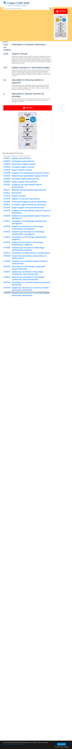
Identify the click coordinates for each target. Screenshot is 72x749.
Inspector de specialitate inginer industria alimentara (31, 211)
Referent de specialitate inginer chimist (30, 176)
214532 (6, 277)
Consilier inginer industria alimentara (29, 204)
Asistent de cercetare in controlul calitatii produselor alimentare (31, 294)
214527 (6, 253)
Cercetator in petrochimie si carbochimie (31, 253)
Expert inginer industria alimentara (28, 207)
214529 (6, 261)
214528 (6, 256)
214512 (6, 193)
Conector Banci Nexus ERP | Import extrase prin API (61, 35)
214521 (6, 221)
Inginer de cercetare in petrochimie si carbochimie (29, 257)
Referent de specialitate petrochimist (29, 190)
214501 (6, 158)
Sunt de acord (61, 744)
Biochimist (17, 193)
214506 (6, 173)
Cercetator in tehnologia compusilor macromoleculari (28, 267)
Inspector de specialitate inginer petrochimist (27, 185)
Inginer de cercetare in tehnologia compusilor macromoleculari (27, 273)
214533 (6, 282)
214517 (6, 204)
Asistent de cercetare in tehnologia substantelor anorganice (28, 232)
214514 (6, 199)
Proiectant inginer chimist (24, 164)
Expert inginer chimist (22, 170)
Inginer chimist (19, 196)
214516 (6, 201)
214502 (6, 161)
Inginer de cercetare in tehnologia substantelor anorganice (27, 227)
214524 (6, 237)
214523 (6, 231)
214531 (6, 272)
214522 (6, 226)
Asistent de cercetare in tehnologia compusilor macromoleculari (28, 278)
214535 (6, 293)
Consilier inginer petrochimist (25, 179)
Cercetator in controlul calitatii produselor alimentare (31, 283)
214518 (6, 207)
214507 (6, 176)
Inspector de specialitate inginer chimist (30, 173)
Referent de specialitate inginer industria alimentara (31, 217)
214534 (6, 287)
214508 (6, 179)
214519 (6, 210)
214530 (6, 266)
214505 (6, 170)
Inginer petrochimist (21, 158)
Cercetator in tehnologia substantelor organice (29, 238)
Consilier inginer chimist (23, 167)
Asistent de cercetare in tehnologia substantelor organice (28, 248)
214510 (6, 184)
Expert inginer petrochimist (24, 182)
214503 (6, 164)
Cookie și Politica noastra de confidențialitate (13, 744)
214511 (6, 190)
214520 (6, 216)
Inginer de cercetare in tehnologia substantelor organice (27, 243)
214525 (6, 242)
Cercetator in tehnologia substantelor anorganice (29, 222)
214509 (6, 182)
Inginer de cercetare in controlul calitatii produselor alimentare (30, 288)
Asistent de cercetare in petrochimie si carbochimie (30, 262)
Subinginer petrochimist (23, 161)
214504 (6, 167)
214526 (6, 247)
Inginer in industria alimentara (26, 199)
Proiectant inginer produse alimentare (29, 201)
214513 (6, 196)
